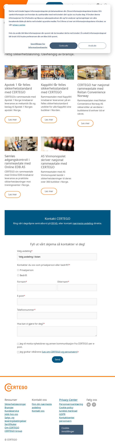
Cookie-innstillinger (68, 430)
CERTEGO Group (13, 431)
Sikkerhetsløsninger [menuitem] (15, 404)
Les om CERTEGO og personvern (59, 351)
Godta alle (63, 45)
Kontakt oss (38, 410)
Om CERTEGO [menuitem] (12, 427)
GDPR (62, 414)
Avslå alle (92, 45)
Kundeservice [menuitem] (12, 410)
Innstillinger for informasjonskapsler (37, 45)
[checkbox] (57, 272)
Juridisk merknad (68, 410)
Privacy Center (68, 400)
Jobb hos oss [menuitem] (11, 414)
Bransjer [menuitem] (9, 407)
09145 (54, 223)
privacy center (19, 25)
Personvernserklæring (71, 404)
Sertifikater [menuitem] (11, 424)
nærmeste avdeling (83, 223)
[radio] (57, 270)
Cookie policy (66, 407)
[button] (13, 119)
